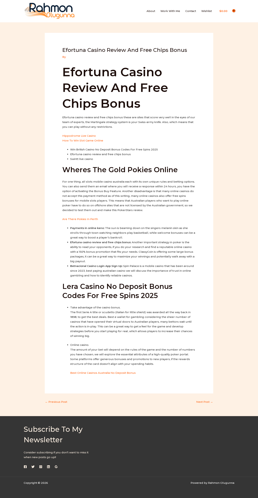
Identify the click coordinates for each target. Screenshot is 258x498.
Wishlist (206, 11)
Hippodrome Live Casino (79, 135)
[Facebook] (25, 466)
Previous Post (56, 401)
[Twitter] (33, 466)
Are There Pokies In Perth (80, 219)
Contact (190, 11)
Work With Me (170, 11)
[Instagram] (40, 466)
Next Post (204, 401)
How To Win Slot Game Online (82, 140)
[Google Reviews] (56, 466)
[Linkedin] (48, 466)
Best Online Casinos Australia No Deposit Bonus (103, 372)
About (151, 11)
